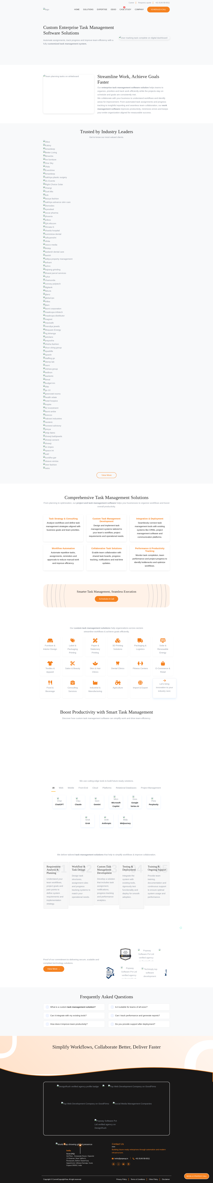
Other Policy (153, 1179)
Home (77, 9)
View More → (53, 969)
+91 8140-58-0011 (162, 3)
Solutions (88, 9)
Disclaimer (166, 1179)
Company (139, 9)
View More (107, 475)
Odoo (113, 9)
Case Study (125, 9)
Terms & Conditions (138, 1179)
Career (131, 3)
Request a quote (144, 3)
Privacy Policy (121, 1179)
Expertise (102, 9)
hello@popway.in (121, 1158)
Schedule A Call (158, 9)
